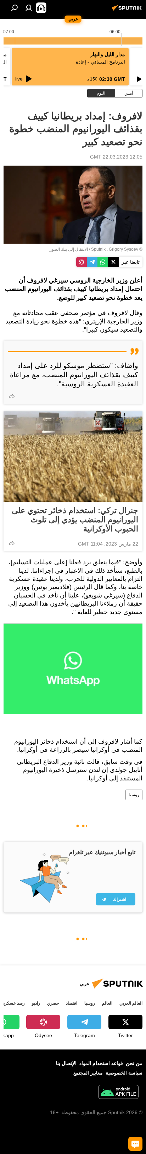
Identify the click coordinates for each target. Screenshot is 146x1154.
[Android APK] (118, 1093)
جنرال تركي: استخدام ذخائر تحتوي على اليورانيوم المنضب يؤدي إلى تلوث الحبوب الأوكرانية (75, 519)
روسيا (134, 794)
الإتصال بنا (66, 1063)
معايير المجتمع (88, 1073)
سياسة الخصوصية (124, 1073)
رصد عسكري (13, 1003)
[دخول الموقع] (29, 8)
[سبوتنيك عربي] (128, 10)
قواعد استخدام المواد (101, 1063)
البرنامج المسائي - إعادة (100, 62)
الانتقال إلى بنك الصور (69, 249)
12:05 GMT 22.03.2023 (116, 157)
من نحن (134, 1063)
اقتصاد (71, 1003)
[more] (12, 396)
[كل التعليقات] (135, 1144)
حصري (53, 1003)
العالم (107, 1003)
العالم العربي (130, 1003)
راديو (36, 1003)
